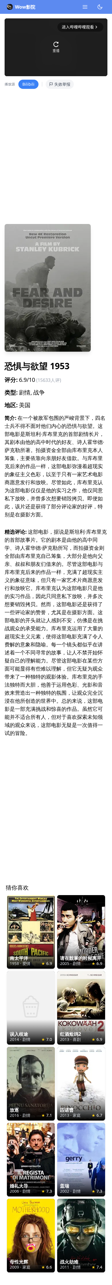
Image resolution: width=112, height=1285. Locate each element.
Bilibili (28, 84)
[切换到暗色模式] (100, 7)
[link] (31, 932)
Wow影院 (25, 7)
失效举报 (62, 84)
